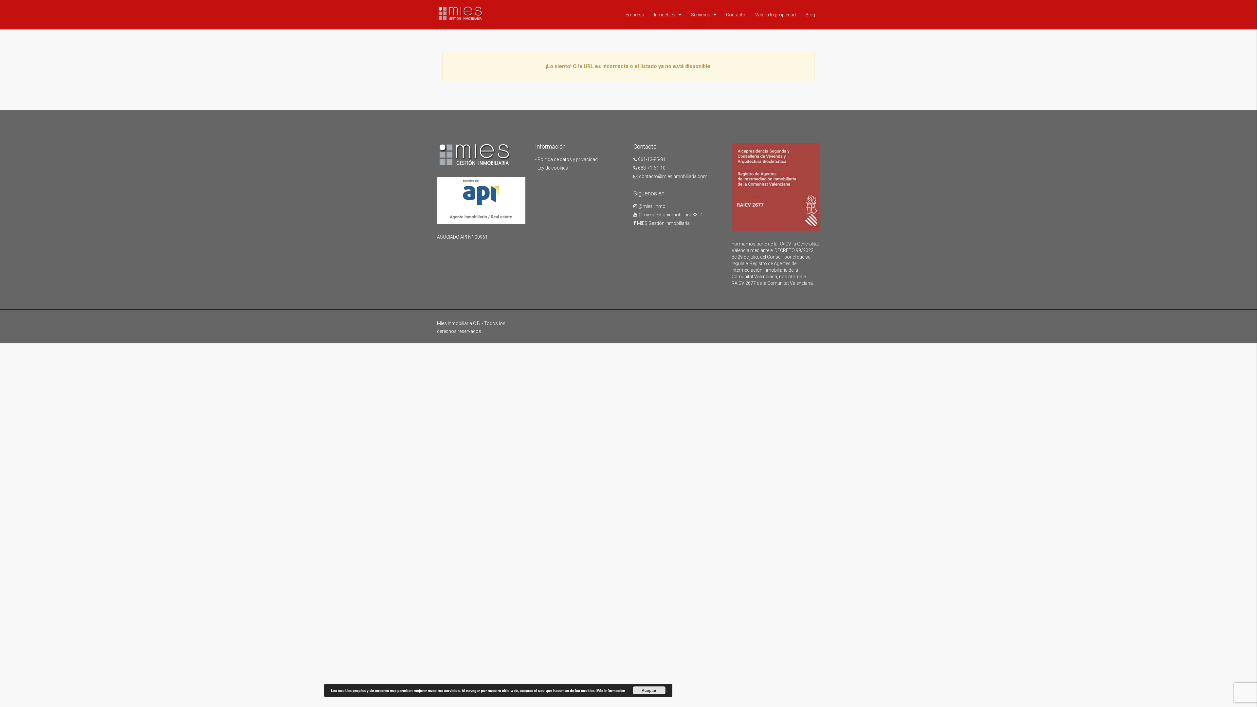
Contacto (735, 14)
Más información (610, 690)
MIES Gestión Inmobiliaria (663, 223)
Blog (810, 14)
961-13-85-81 (651, 159)
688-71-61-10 (651, 168)
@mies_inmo (651, 206)
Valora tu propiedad (775, 14)
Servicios (700, 14)
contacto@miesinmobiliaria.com (672, 176)
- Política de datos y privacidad (566, 159)
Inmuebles (664, 14)
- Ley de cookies (551, 168)
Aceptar (649, 690)
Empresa (635, 14)
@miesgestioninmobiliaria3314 (670, 214)
